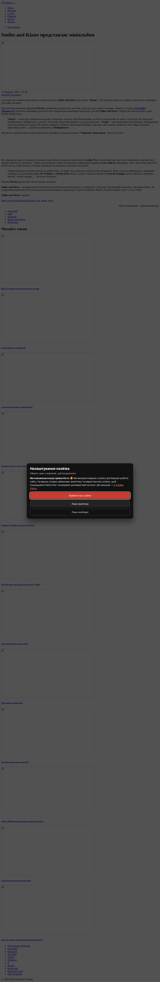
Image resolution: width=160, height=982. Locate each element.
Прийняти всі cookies (80, 495)
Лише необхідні (80, 512)
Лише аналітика (80, 504)
